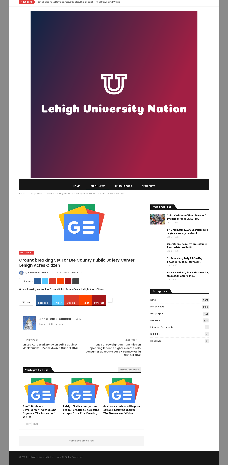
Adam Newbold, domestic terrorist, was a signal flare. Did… (188, 274)
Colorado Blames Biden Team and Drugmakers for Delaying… (186, 217)
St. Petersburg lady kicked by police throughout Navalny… (184, 260)
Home (76, 186)
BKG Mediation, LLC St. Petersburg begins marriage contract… (187, 231)
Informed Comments (161, 327)
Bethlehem (148, 186)
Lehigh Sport (123, 186)
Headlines (155, 340)
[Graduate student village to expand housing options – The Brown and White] (122, 390)
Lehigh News (97, 186)
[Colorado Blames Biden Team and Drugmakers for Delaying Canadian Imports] (157, 219)
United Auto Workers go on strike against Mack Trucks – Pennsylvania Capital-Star (50, 346)
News (153, 299)
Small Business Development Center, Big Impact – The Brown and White (79, 2)
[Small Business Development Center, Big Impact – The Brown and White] (41, 390)
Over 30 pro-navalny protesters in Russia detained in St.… (187, 245)
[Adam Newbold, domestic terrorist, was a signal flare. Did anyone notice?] (157, 276)
